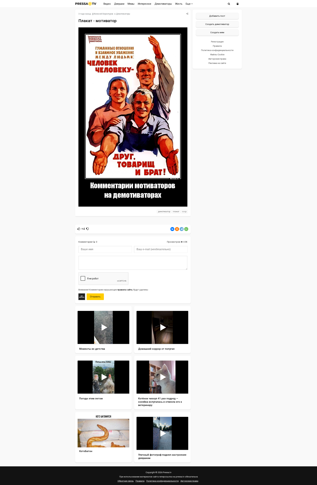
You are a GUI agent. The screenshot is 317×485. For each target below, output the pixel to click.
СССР (184, 211)
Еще (188, 3)
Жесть (178, 3)
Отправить (95, 296)
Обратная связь (126, 481)
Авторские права (217, 59)
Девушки (119, 3)
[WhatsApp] (186, 229)
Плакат (176, 211)
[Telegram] (182, 229)
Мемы (131, 3)
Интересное (144, 3)
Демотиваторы (163, 3)
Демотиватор (164, 211)
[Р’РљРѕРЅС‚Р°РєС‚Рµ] (172, 229)
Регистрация (217, 41)
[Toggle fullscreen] (123, 338)
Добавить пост (217, 16)
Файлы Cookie (217, 54)
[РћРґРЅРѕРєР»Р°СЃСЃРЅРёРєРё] (177, 229)
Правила (217, 46)
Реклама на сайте (217, 63)
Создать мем (217, 32)
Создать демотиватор (217, 24)
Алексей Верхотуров (103, 14)
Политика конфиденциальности (217, 50)
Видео (107, 3)
